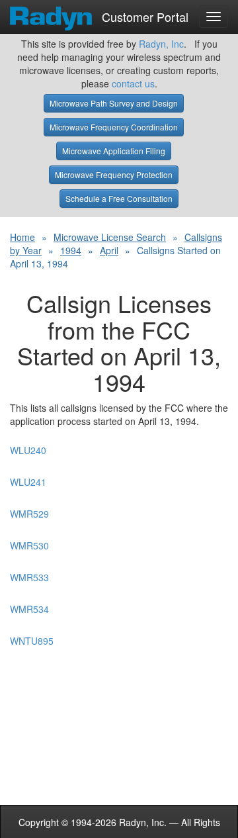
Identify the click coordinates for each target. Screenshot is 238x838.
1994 (70, 250)
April (109, 250)
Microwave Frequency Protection (114, 174)
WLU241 (28, 482)
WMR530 (29, 545)
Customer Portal (143, 14)
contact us (133, 83)
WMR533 (29, 577)
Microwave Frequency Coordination (114, 126)
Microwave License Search (110, 237)
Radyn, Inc (161, 43)
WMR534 (29, 609)
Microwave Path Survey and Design (114, 103)
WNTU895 (32, 640)
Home (22, 237)
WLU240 (28, 450)
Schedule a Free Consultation (119, 198)
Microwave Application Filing (113, 150)
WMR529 (29, 513)
